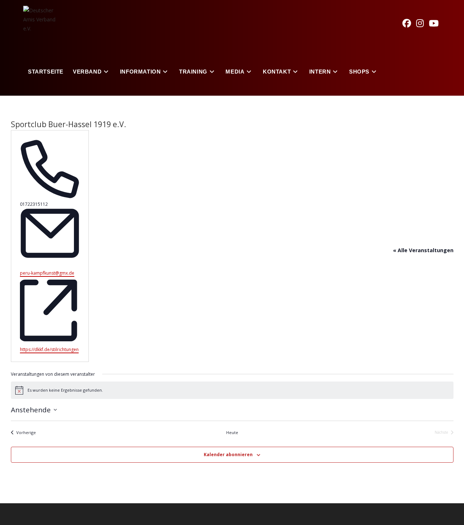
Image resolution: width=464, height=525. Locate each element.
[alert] (232, 390)
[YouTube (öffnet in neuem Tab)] (436, 23)
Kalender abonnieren (228, 454)
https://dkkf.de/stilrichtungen (49, 349)
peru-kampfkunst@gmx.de (47, 273)
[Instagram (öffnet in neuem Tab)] (422, 23)
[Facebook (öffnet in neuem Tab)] (409, 23)
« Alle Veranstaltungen (423, 250)
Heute (232, 432)
